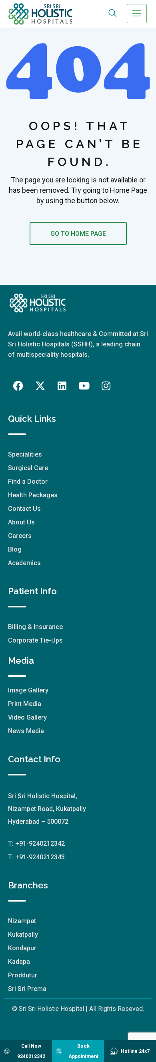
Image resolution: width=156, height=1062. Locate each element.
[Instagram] (106, 386)
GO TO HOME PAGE (78, 233)
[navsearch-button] (112, 14)
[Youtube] (84, 386)
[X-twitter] (40, 386)
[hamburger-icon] (137, 13)
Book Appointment (83, 1051)
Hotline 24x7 (135, 1051)
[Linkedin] (62, 386)
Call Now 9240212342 (31, 1051)
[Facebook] (18, 386)
